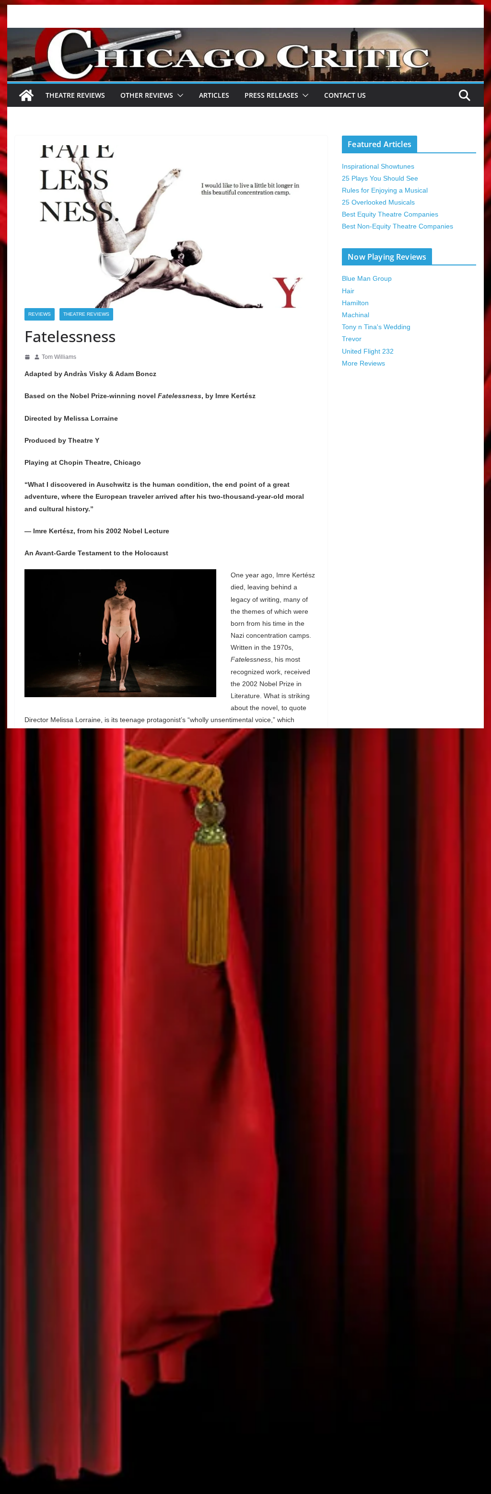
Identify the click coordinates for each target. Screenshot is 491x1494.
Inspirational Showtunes (378, 166)
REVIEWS (39, 314)
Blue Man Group (367, 278)
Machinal (355, 315)
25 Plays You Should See (380, 178)
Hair (348, 291)
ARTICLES (214, 95)
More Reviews (363, 363)
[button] (178, 95)
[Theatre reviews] (245, 34)
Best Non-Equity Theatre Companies (397, 226)
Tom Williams (59, 357)
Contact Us (345, 95)
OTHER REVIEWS (146, 95)
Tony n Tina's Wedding (376, 327)
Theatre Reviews (75, 95)
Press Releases (271, 95)
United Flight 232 (368, 351)
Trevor (352, 339)
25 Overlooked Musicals (378, 202)
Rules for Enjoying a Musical (385, 190)
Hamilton (355, 303)
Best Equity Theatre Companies (390, 214)
